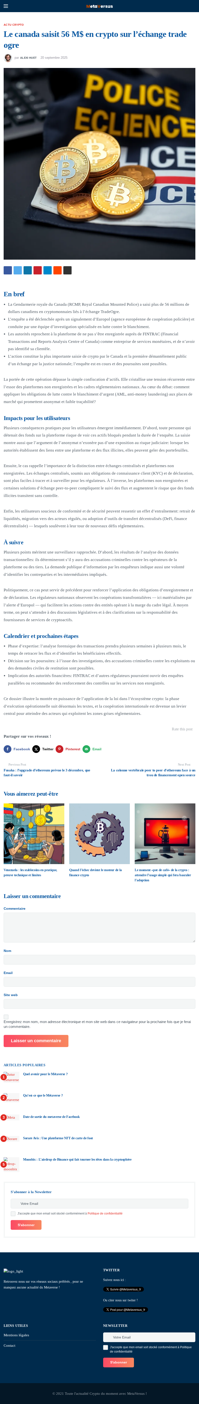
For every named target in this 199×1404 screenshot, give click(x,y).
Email (8, 973)
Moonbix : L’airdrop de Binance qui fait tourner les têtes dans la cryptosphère (77, 1159)
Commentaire (14, 908)
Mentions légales (16, 1335)
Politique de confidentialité (105, 1213)
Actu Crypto (14, 24)
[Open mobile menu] (6, 6)
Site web (11, 995)
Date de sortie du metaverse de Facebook (51, 1117)
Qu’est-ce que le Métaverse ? (43, 1095)
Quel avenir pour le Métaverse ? (45, 1074)
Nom (7, 951)
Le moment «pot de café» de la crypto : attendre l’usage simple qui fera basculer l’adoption (163, 875)
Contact (9, 1345)
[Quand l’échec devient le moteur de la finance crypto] (99, 833)
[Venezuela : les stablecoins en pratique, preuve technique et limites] (34, 833)
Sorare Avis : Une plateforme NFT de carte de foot (58, 1138)
